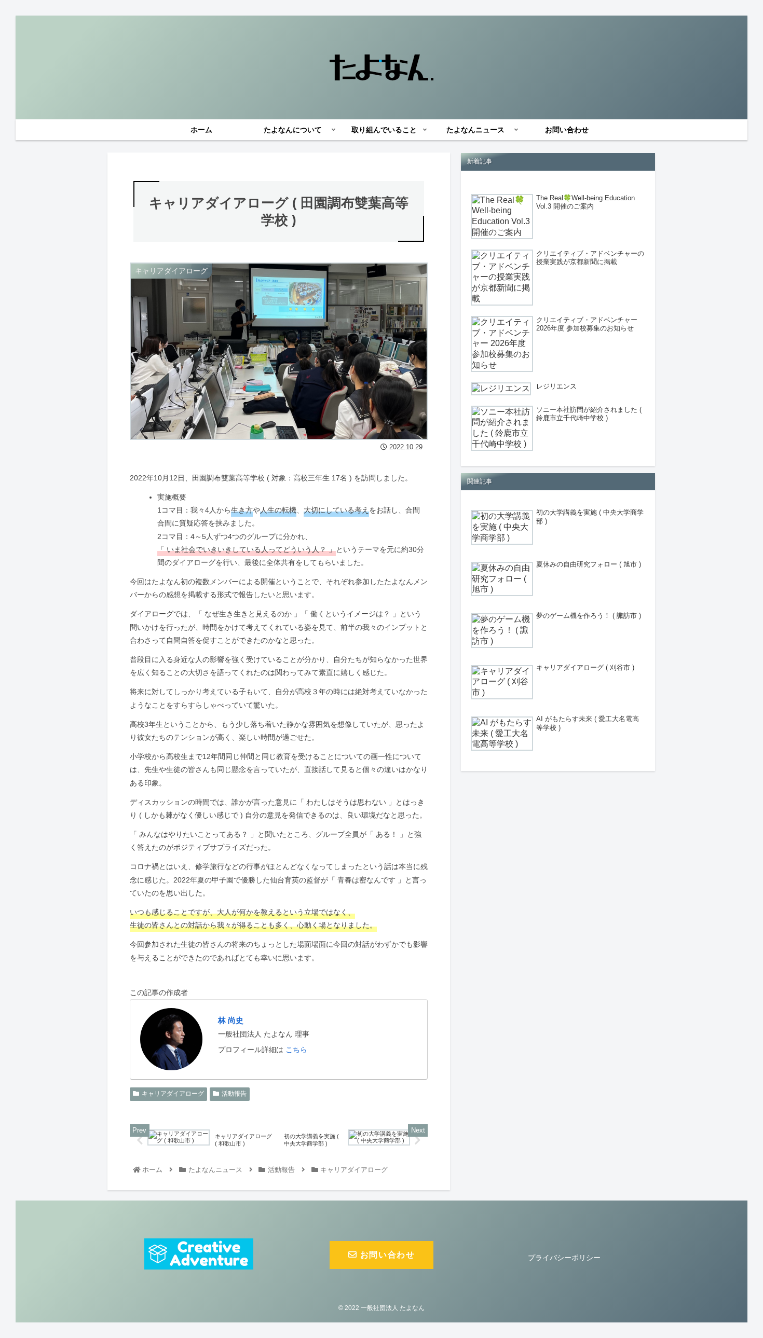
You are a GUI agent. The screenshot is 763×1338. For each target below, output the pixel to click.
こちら (296, 1049)
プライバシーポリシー (564, 1257)
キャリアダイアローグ (173, 1093)
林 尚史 (230, 1020)
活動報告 (234, 1093)
